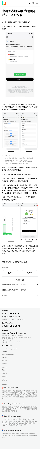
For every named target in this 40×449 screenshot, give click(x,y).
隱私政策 (4, 367)
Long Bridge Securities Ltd (12, 430)
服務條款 (4, 363)
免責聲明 (4, 360)
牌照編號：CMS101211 (13, 409)
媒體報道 (4, 376)
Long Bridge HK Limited (11, 388)
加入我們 (4, 380)
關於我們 (4, 373)
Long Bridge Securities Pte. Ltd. (14, 404)
